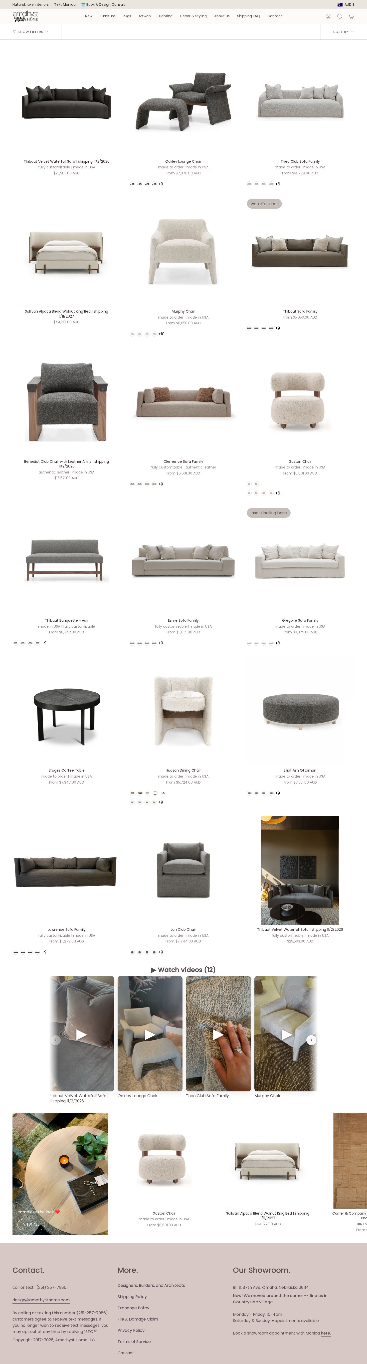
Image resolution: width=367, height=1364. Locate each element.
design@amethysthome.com (41, 1300)
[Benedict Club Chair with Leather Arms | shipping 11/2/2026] (66, 402)
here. (326, 1333)
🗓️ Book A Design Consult (103, 4)
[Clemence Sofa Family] (183, 402)
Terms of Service (134, 1342)
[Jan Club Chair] (183, 870)
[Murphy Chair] (183, 252)
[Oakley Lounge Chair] (183, 102)
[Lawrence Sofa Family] (66, 870)
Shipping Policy (132, 1297)
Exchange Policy (133, 1308)
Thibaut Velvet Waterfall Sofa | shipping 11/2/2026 (79, 1098)
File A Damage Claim (138, 1319)
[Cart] (351, 16)
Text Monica (65, 4)
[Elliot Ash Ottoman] (300, 711)
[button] (88, 16)
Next (360, 1161)
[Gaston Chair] (300, 402)
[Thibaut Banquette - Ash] (66, 561)
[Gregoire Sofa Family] (300, 561)
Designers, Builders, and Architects (151, 1285)
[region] (183, 1040)
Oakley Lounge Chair (138, 1095)
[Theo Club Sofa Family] (300, 102)
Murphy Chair (267, 1095)
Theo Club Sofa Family (207, 1095)
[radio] (132, 184)
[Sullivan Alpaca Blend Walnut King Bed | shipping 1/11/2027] (66, 252)
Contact (126, 1353)
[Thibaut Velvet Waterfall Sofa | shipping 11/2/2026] (66, 102)
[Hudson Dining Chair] (183, 711)
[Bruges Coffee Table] (66, 711)
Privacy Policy (131, 1330)
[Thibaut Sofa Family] (300, 252)
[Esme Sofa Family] (183, 561)
